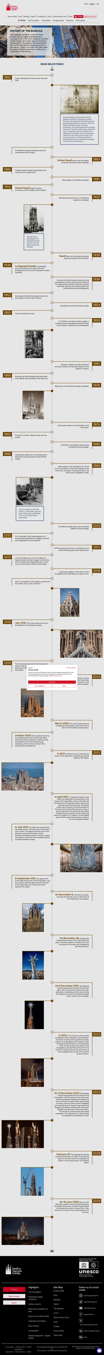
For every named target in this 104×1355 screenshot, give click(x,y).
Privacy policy (71, 668)
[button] (31, 668)
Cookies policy (58, 676)
